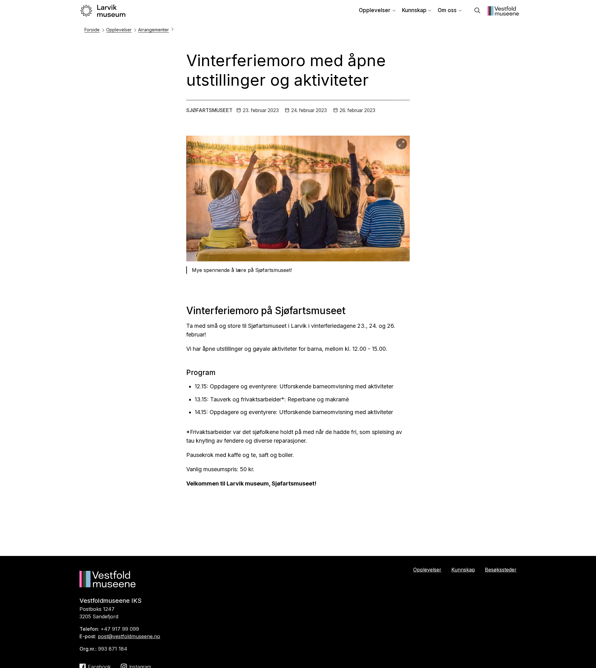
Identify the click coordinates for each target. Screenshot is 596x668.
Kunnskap (414, 10)
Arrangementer (153, 29)
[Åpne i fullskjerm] (401, 143)
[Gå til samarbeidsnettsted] (503, 14)
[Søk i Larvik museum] (477, 11)
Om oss (447, 10)
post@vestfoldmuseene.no (129, 636)
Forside (92, 29)
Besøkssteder (501, 569)
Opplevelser (375, 10)
